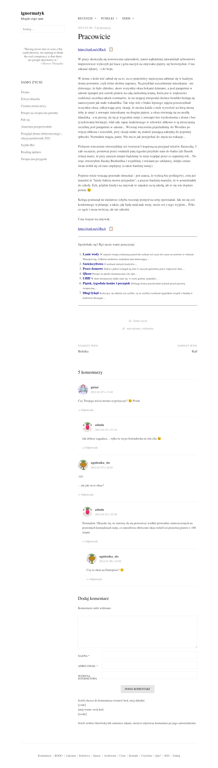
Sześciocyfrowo (93, 263)
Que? (158, 755)
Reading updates (31, 152)
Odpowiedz (87, 410)
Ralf (194, 351)
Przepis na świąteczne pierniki (39, 113)
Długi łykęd (91, 292)
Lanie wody (91, 254)
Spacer (97, 755)
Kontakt (133, 755)
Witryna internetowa (87, 677)
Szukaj (176, 755)
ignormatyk (32, 13)
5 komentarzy (103, 28)
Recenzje (85, 18)
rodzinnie (148, 328)
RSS (167, 755)
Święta (25, 92)
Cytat (122, 755)
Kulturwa (84, 755)
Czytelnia (146, 755)
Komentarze (44, 755)
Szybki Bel (27, 145)
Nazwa (84, 656)
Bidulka (83, 351)
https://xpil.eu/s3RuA (92, 49)
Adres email (88, 666)
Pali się (25, 119)
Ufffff (86, 278)
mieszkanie (134, 328)
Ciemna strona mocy (33, 106)
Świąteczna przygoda (34, 159)
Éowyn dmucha (30, 99)
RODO (59, 755)
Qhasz (87, 273)
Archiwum (110, 755)
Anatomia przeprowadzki (36, 126)
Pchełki (107, 18)
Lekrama (71, 755)
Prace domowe (93, 268)
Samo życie (140, 321)
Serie (126, 18)
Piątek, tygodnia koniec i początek (106, 283)
